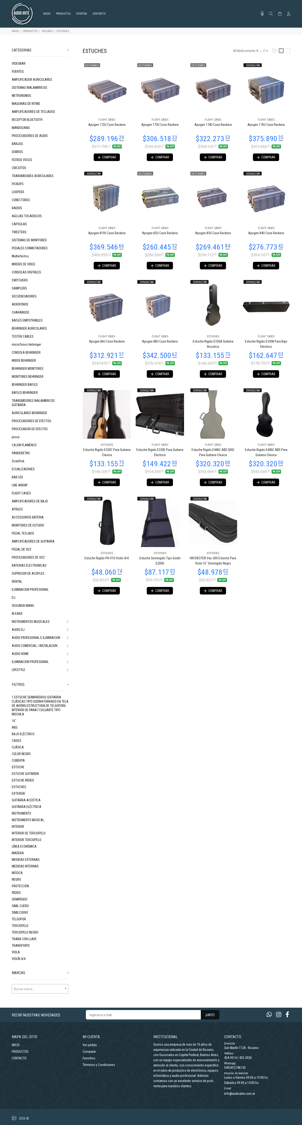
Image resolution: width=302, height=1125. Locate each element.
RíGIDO (16, 893)
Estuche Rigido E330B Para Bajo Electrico (266, 344)
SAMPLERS (19, 288)
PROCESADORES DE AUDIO (30, 136)
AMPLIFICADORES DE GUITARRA (33, 541)
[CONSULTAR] (266, 89)
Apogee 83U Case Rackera (213, 233)
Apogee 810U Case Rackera (107, 233)
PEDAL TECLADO (23, 533)
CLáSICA (18, 747)
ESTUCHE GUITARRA (25, 774)
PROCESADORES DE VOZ (28, 557)
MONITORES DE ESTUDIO (28, 525)
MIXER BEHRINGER (24, 360)
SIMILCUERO (20, 912)
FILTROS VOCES (22, 160)
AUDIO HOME (20, 654)
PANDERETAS (21, 453)
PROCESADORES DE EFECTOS (31, 421)
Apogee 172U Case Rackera (107, 125)
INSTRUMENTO (21, 813)
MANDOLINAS (21, 128)
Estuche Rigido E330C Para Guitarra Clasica (106, 452)
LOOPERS (18, 192)
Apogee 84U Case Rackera (266, 233)
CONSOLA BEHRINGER (26, 352)
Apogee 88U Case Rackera (160, 341)
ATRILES (17, 509)
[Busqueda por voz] (262, 13)
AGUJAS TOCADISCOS (27, 216)
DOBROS (17, 152)
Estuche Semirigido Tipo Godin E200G (159, 560)
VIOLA (16, 952)
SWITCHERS (20, 280)
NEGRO (16, 879)
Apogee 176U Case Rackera (266, 125)
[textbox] (40, 989)
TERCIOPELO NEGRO (25, 932)
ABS (14, 727)
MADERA (18, 853)
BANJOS (17, 144)
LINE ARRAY (20, 485)
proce (16, 437)
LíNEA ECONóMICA (24, 846)
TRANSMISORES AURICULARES (33, 176)
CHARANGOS (20, 312)
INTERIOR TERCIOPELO (26, 840)
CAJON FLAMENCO (24, 445)
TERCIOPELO (20, 926)
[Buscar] (271, 14)
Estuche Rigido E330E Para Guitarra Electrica (159, 452)
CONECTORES (21, 200)
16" (14, 721)
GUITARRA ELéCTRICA (26, 807)
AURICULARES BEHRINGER (29, 413)
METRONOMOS (21, 96)
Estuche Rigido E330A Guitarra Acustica (213, 344)
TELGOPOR (19, 919)
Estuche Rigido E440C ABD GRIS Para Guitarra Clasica (213, 452)
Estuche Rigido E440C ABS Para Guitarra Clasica (266, 452)
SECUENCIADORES (24, 296)
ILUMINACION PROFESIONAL (30, 589)
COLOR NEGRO (21, 754)
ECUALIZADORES (23, 469)
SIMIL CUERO (20, 906)
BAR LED (17, 477)
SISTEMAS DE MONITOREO (29, 240)
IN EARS (17, 614)
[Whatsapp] (269, 1014)
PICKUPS (18, 184)
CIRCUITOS (19, 168)
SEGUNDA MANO (23, 605)
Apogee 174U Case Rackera (213, 125)
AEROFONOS (20, 304)
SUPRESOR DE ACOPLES (28, 573)
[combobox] (40, 988)
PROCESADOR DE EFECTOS (30, 429)
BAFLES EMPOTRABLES (27, 320)
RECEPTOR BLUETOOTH (27, 120)
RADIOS (17, 208)
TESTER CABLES (23, 336)
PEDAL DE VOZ (21, 549)
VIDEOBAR (18, 63)
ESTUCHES (63, 31)
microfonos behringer (26, 344)
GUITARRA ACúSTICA (26, 800)
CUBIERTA (18, 760)
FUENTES (18, 71)
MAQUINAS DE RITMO (26, 104)
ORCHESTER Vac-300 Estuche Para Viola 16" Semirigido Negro (213, 560)
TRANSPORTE (21, 945)
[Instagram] (278, 1014)
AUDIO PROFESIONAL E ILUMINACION (36, 638)
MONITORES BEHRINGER (27, 376)
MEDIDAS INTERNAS (25, 866)
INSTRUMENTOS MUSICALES (31, 622)
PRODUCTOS (30, 31)
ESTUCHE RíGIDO (23, 780)
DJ (13, 597)
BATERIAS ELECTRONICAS (29, 565)
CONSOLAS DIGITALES (26, 272)
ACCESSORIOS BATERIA (28, 517)
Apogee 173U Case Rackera (160, 125)
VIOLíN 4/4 (18, 959)
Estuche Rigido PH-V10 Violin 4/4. (106, 558)
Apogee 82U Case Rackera (160, 233)
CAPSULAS (19, 224)
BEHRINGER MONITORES (27, 368)
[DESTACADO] (107, 89)
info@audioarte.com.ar (239, 1093)
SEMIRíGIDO (19, 899)
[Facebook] (287, 1014)
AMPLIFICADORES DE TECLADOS (33, 112)
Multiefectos (20, 256)
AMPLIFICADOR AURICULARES (32, 79)
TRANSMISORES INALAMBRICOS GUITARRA (33, 403)
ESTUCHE (18, 767)
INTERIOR (18, 826)
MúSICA (17, 873)
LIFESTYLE (18, 670)
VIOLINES (47, 31)
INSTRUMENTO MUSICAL (28, 820)
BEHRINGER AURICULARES (29, 328)
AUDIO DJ (18, 630)
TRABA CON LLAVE (24, 939)
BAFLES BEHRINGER (25, 393)
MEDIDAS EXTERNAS (26, 860)
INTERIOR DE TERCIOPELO (29, 833)
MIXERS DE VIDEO (23, 264)
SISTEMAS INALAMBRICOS (29, 87)
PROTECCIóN (20, 886)
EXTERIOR (18, 793)
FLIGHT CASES (21, 493)
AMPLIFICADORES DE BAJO (30, 501)
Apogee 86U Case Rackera (107, 341)
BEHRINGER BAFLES (25, 384)
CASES (16, 741)
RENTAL (17, 581)
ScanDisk (18, 461)
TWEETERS (19, 232)
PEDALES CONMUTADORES (30, 248)
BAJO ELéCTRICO (23, 734)
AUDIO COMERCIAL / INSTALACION (34, 646)
